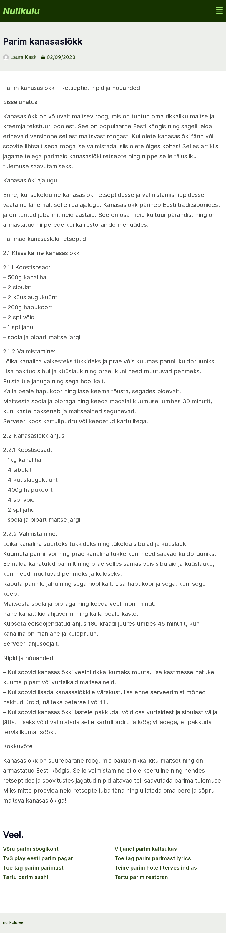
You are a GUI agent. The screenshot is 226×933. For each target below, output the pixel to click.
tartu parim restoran (141, 877)
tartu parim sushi (25, 877)
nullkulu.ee (13, 922)
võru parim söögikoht (31, 849)
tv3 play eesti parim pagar (38, 858)
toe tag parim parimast (33, 868)
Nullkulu (21, 11)
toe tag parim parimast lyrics (152, 858)
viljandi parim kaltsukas (145, 849)
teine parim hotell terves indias (155, 868)
